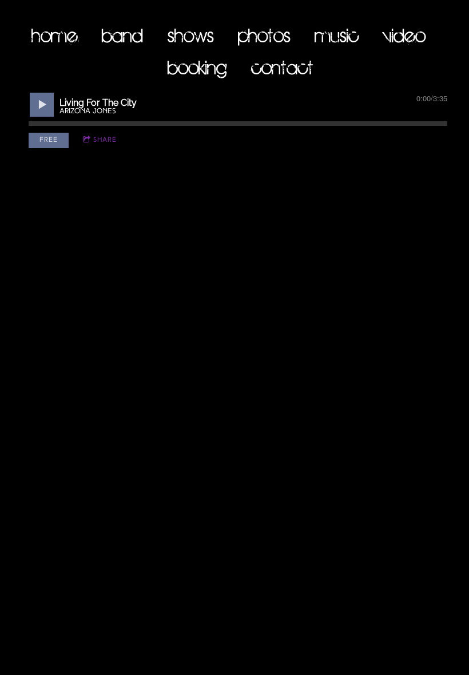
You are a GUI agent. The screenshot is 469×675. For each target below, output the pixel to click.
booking (197, 67)
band (122, 35)
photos (264, 35)
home (54, 35)
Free (48, 140)
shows (191, 35)
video (404, 35)
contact (282, 67)
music (337, 35)
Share (105, 140)
